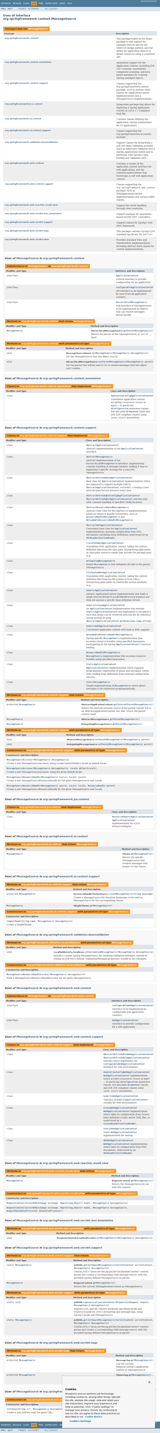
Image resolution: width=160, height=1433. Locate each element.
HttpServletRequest (127, 1302)
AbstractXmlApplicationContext (104, 525)
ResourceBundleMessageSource (103, 652)
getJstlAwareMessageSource (99, 1265)
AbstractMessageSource (99, 456)
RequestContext (15, 1203)
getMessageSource (141, 854)
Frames (22, 9)
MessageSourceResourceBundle (23, 777)
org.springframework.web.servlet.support (28, 222)
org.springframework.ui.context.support (28, 130)
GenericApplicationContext (102, 590)
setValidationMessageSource (101, 952)
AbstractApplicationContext (102, 445)
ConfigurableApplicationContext (134, 287)
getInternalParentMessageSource (132, 704)
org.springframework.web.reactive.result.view (31, 205)
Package (17, 3)
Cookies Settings (80, 1421)
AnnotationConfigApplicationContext (132, 395)
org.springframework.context (21, 38)
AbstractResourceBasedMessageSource (107, 507)
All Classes (51, 9)
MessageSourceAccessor (20, 759)
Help (69, 3)
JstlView (12, 1409)
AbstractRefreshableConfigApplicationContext (113, 495)
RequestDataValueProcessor (22, 1211)
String (137, 894)
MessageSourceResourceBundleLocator (28, 974)
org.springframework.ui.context (23, 118)
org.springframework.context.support (26, 83)
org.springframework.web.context (24, 163)
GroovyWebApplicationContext (120, 1108)
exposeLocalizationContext (99, 1302)
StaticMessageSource (98, 682)
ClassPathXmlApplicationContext (105, 543)
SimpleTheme (13, 921)
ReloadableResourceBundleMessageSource (109, 634)
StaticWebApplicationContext (120, 1128)
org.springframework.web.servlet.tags (27, 231)
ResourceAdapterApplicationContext (132, 816)
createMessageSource (120, 894)
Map (62, 1203)
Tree (41, 3)
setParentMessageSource (112, 361)
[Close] (149, 1382)
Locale (74, 768)
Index (62, 3)
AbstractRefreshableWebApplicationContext (128, 1054)
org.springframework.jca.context (23, 104)
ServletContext (124, 1265)
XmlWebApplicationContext (118, 1140)
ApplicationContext (127, 275)
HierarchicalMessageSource (131, 302)
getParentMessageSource (137, 330)
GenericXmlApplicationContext (103, 626)
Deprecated (51, 3)
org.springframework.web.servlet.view (27, 239)
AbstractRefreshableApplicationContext (109, 477)
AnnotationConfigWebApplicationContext (126, 1072)
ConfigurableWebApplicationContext (132, 1005)
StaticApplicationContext (101, 664)
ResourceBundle (96, 785)
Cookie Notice (93, 1416)
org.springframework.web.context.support (29, 184)
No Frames (33, 9)
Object (78, 1203)
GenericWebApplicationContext (120, 1096)
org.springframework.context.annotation (28, 62)
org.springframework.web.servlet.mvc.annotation (33, 213)
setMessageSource (102, 353)
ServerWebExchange (36, 1203)
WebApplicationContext (125, 1020)
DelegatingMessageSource (100, 561)
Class (26, 3)
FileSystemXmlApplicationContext (105, 572)
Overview (6, 3)
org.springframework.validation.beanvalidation (31, 142)
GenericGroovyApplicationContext (105, 605)
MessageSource (38, 29)
